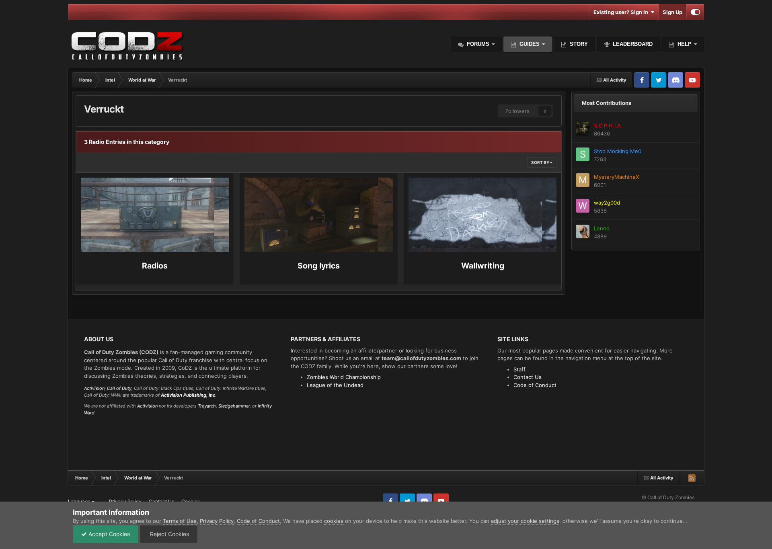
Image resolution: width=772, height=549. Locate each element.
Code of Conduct (534, 385)
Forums (477, 44)
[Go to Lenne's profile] (582, 231)
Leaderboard (632, 44)
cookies (333, 521)
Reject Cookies (168, 534)
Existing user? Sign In (622, 12)
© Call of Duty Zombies (668, 497)
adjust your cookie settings (525, 521)
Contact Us (527, 377)
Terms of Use (180, 521)
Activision (94, 388)
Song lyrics (319, 265)
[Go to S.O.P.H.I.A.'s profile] (582, 128)
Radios (155, 265)
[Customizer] (695, 12)
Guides (529, 44)
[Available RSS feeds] (691, 477)
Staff (519, 369)
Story (578, 44)
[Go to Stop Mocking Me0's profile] (582, 154)
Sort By (540, 162)
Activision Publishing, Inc (188, 395)
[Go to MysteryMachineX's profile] (582, 180)
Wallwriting (482, 265)
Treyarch (207, 406)
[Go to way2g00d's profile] (582, 206)
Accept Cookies (108, 534)
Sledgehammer (234, 406)
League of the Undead (335, 385)
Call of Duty (119, 388)
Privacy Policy (217, 521)
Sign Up (672, 12)
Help (684, 44)
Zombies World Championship (344, 377)
